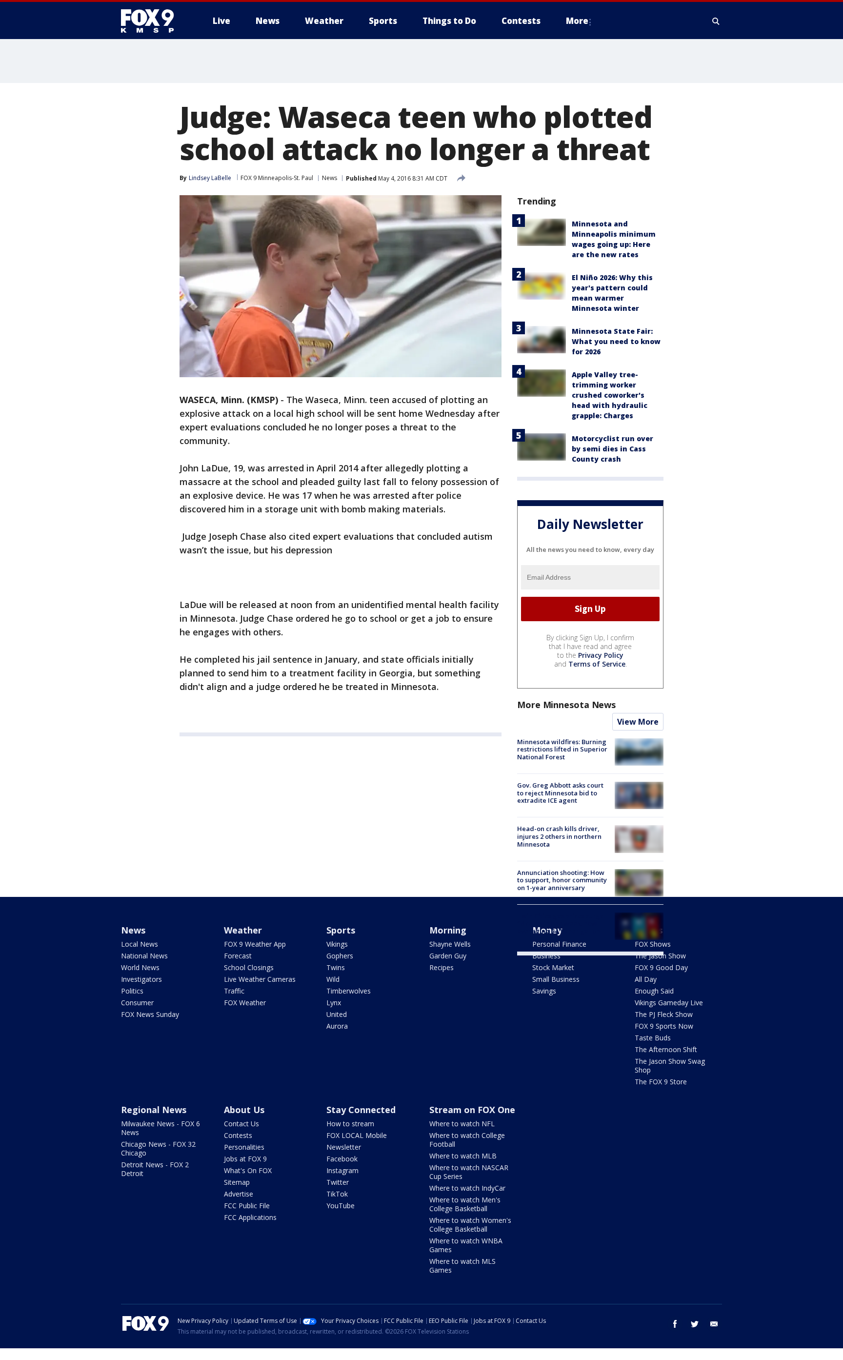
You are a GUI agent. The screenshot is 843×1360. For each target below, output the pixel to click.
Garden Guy (447, 955)
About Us (244, 1110)
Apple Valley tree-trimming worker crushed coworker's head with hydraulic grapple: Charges (609, 395)
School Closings (249, 967)
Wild (333, 979)
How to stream (350, 1123)
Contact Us (241, 1123)
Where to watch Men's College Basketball (465, 1204)
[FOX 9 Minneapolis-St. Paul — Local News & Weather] (153, 21)
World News (140, 967)
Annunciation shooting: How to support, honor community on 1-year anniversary (562, 880)
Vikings (337, 944)
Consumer (137, 1002)
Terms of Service (596, 664)
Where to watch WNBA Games (465, 1245)
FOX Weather (245, 1002)
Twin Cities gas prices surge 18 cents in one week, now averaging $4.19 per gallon (560, 923)
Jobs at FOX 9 (245, 1158)
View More (638, 721)
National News (144, 955)
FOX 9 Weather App (255, 944)
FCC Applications (250, 1217)
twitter (694, 1324)
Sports (340, 930)
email (714, 1324)
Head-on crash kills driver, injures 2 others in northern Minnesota (559, 836)
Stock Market (553, 967)
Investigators (141, 979)
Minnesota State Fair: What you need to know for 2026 (616, 341)
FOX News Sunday (150, 1014)
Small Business (556, 979)
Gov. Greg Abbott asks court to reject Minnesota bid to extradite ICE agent (560, 793)
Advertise (238, 1193)
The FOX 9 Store (661, 1081)
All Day (646, 979)
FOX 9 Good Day (661, 967)
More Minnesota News (566, 704)
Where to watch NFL (462, 1123)
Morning (447, 930)
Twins (335, 967)
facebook (675, 1324)
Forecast (238, 955)
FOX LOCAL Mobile (356, 1135)
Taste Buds (653, 1037)
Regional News (153, 1110)
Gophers (339, 955)
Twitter (337, 1182)
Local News (139, 944)
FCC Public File (247, 1205)
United (336, 1014)
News (329, 178)
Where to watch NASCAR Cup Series (468, 1172)
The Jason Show (660, 955)
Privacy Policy (600, 655)
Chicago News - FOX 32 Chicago (158, 1148)
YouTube (340, 1205)
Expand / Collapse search (716, 21)
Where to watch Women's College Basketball (470, 1225)
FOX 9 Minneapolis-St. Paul (277, 178)
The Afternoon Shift (666, 1049)
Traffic (234, 990)
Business (546, 955)
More (577, 20)
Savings (544, 990)
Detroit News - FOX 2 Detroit (155, 1169)
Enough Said (654, 990)
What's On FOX (248, 1170)
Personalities (244, 1147)
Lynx (333, 1002)
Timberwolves (348, 990)
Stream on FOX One (472, 1110)
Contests (238, 1135)
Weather (243, 930)
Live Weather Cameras (260, 979)
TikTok (337, 1193)
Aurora (337, 1026)
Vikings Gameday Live (669, 1002)
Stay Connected (361, 1110)
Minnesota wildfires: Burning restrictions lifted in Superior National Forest (562, 749)
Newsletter (343, 1147)
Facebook (342, 1158)
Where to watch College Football (467, 1140)
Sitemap (237, 1182)
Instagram (342, 1170)
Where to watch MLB (463, 1155)
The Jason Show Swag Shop (670, 1065)
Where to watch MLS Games (462, 1266)
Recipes (441, 967)
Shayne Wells (450, 944)
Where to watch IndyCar (467, 1188)
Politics (132, 990)
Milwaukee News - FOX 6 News (160, 1128)
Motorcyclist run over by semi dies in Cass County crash (612, 449)
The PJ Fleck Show (664, 1014)
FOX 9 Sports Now (664, 1026)
